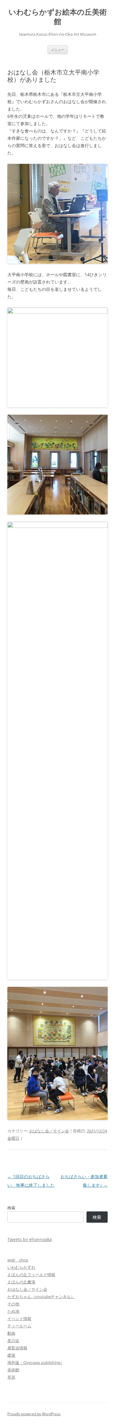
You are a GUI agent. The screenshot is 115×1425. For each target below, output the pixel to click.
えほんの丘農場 (21, 1282)
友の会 (13, 1340)
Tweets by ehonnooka (29, 1239)
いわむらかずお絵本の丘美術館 (58, 16)
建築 (11, 1355)
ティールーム (19, 1326)
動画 (11, 1333)
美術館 (13, 1370)
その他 (13, 1304)
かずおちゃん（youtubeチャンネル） (41, 1296)
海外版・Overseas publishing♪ (34, 1362)
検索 (11, 1207)
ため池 (13, 1311)
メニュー (57, 49)
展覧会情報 (17, 1348)
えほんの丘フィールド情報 (31, 1274)
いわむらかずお (21, 1267)
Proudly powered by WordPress (34, 1413)
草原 (11, 1377)
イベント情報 (19, 1318)
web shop (17, 1260)
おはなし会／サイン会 (49, 1131)
